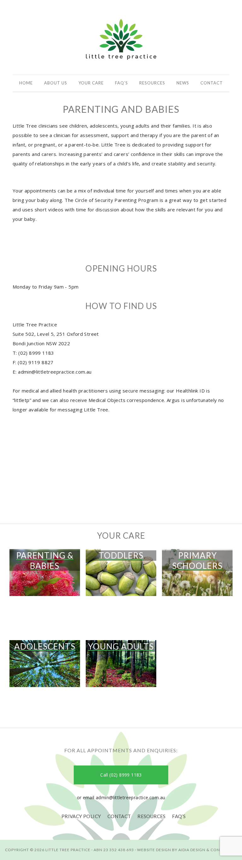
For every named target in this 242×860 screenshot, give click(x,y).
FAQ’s (179, 816)
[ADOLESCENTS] (44, 690)
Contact (119, 816)
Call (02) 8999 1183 (121, 775)
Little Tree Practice (121, 38)
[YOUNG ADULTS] (121, 690)
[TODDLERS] (121, 599)
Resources (151, 816)
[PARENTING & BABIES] (44, 604)
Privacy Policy (81, 816)
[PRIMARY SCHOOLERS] (197, 604)
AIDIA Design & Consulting (207, 849)
